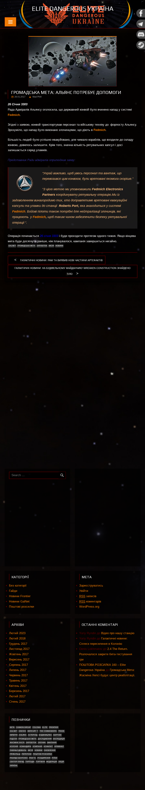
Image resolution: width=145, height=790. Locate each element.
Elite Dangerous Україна (72, 8)
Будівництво (45, 735)
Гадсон (13, 739)
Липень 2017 (17, 670)
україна (13, 765)
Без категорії (18, 585)
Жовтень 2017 (18, 654)
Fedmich (100, 130)
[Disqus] (73, 330)
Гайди (13, 591)
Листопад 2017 (19, 649)
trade (61, 731)
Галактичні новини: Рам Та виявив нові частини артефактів (61, 260)
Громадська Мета (26, 246)
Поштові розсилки (21, 606)
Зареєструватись (91, 585)
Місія (51, 246)
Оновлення (49, 750)
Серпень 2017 (18, 665)
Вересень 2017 (19, 659)
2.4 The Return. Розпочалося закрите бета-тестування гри (105, 654)
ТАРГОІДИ (29, 762)
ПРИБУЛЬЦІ (15, 754)
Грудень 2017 (18, 643)
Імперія (13, 735)
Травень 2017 (18, 680)
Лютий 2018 (17, 638)
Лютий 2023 (17, 633)
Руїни (54, 758)
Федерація (51, 762)
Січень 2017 (17, 701)
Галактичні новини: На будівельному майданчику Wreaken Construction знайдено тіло (72, 271)
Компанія (37, 746)
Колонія (14, 746)
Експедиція (59, 739)
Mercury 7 (33, 731)
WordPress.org (89, 606)
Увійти (83, 591)
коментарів (90, 601)
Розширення (43, 758)
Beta (12, 727)
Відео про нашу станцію (117, 633)
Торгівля (40, 762)
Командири (25, 746)
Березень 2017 (19, 691)
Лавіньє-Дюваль (18, 750)
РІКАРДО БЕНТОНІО (19, 758)
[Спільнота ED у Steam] (140, 48)
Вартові (57, 735)
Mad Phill (37, 97)
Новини (59, 246)
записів (87, 596)
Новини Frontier (20, 596)
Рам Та (32, 758)
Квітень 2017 (18, 686)
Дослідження (44, 739)
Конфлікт (48, 746)
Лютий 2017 (17, 696)
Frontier (53, 727)
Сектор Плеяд (17, 762)
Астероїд (32, 735)
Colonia (37, 727)
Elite (44, 727)
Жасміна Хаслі (17, 742)
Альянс (22, 735)
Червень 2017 (18, 675)
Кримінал (59, 746)
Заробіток (42, 246)
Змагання (51, 742)
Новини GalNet (19, 601)
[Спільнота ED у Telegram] (140, 27)
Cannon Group (23, 727)
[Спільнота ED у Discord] (140, 38)
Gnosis (22, 731)
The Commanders (48, 731)
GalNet (12, 246)
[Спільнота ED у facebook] (140, 16)
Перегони (26, 754)
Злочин (41, 742)
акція (61, 762)
